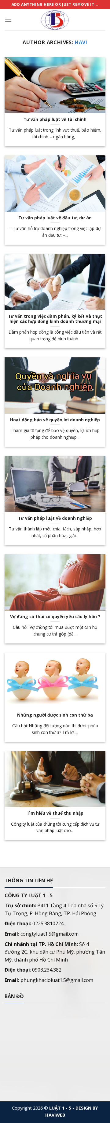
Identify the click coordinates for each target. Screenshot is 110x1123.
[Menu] (8, 19)
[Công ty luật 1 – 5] (55, 19)
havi (81, 42)
